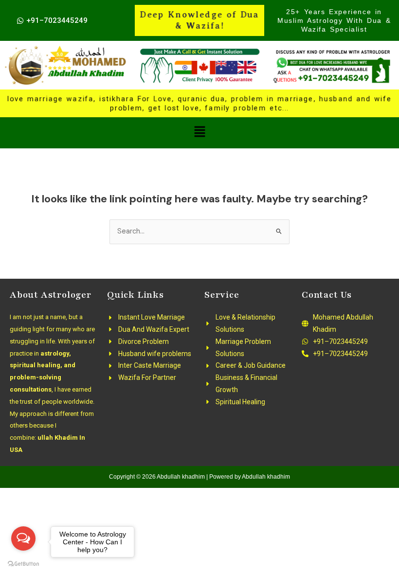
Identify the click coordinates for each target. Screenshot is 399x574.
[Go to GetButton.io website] (23, 564)
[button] (199, 133)
